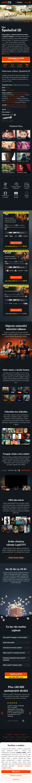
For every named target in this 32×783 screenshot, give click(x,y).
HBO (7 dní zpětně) (8, 121)
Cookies (17, 740)
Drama (8, 88)
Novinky (16, 734)
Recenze (23, 734)
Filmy (9, 8)
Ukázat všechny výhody (16, 558)
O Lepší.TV (9, 734)
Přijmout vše (16, 772)
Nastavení (16, 779)
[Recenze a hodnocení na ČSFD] (14, 115)
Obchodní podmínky (9, 737)
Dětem (22, 8)
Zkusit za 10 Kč (16, 587)
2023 (11, 112)
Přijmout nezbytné (16, 775)
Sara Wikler (23, 107)
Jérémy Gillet (12, 99)
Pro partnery (9, 740)
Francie (8, 109)
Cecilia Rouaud (14, 107)
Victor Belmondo (20, 95)
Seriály (15, 8)
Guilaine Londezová (14, 97)
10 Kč (7, 54)
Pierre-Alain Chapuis (8, 102)
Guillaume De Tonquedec (20, 93)
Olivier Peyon (10, 90)
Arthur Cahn (5, 107)
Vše (3, 8)
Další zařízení (26, 470)
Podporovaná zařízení (23, 737)
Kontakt (23, 740)
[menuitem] (27, 21)
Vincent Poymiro (21, 105)
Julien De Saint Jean (12, 100)
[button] (2, 713)
